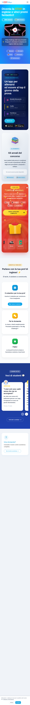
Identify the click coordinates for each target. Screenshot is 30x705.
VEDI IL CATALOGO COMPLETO (13, 212)
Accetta (18, 702)
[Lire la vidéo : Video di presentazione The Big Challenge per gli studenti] (15, 30)
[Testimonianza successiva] (26, 414)
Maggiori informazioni (8, 699)
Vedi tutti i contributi (14, 419)
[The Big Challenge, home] (7, 2)
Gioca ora (9, 120)
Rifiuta (11, 702)
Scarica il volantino (16, 304)
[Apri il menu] (27, 2)
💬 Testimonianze (15, 58)
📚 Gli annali (19, 51)
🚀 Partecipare (18, 54)
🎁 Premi (10, 54)
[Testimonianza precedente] (22, 414)
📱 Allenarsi (10, 51)
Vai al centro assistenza (11, 451)
